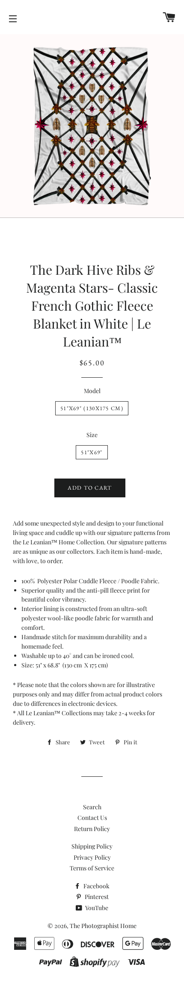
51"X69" (91, 452)
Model (92, 391)
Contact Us (92, 818)
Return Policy (92, 829)
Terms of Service (92, 868)
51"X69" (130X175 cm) (91, 408)
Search (92, 807)
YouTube (96, 908)
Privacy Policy (92, 857)
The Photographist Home (103, 926)
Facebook (96, 886)
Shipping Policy (92, 846)
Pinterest (96, 897)
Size (92, 435)
